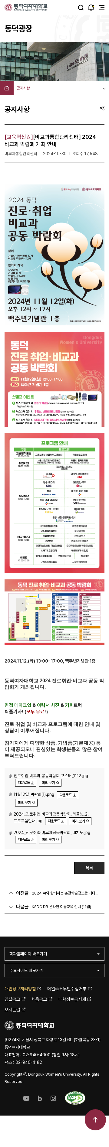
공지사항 (23, 88)
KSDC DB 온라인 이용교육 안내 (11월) (61, 906)
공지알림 (91, 8)
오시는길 (12, 1009)
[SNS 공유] (102, 108)
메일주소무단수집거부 (67, 989)
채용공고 (39, 999)
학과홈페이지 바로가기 (28, 953)
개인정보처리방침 (20, 989)
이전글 (22, 893)
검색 (81, 8)
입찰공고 (12, 999)
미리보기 (48, 782)
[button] (25, 782)
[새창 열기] (26, 1098)
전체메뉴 (101, 8)
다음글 (22, 907)
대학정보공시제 (72, 999)
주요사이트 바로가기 (26, 970)
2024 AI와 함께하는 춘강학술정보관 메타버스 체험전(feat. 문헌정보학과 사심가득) (66, 893)
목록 (89, 867)
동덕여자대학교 (26, 7)
